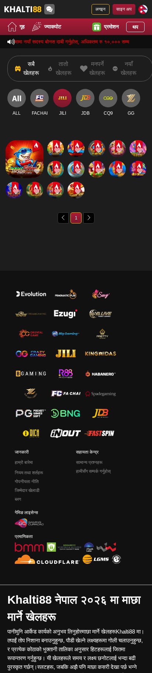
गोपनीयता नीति (27, 481)
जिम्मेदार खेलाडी (27, 490)
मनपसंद (24, 148)
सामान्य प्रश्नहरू (89, 462)
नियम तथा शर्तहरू (29, 472)
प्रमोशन (111, 27)
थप (135, 27)
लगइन (101, 9)
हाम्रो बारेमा (24, 462)
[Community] (49, 9)
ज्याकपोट (52, 27)
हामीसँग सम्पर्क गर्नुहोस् (93, 471)
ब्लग (18, 499)
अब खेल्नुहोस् (24, 165)
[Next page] (88, 217)
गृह (22, 27)
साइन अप (124, 9)
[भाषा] (143, 9)
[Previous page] (63, 217)
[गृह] (22, 9)
